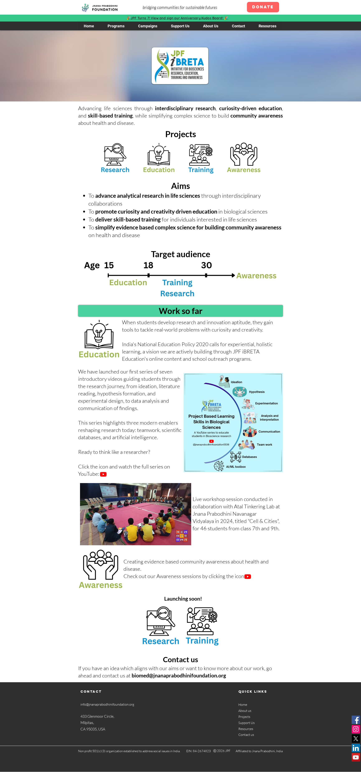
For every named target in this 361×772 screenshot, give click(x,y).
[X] (356, 738)
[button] (116, 26)
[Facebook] (356, 720)
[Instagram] (356, 729)
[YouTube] (356, 757)
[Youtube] (103, 474)
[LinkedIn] (356, 748)
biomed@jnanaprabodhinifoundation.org (179, 675)
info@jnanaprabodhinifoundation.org (107, 704)
